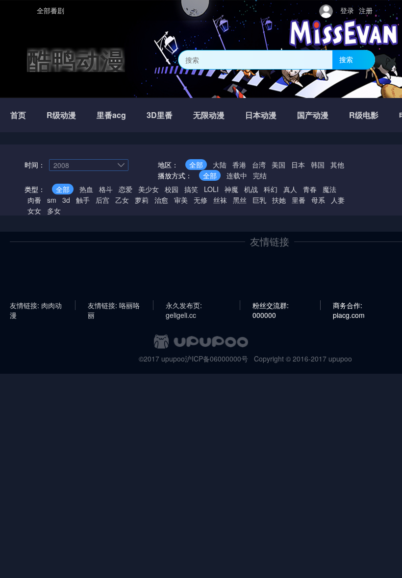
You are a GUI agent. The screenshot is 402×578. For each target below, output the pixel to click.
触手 (83, 200)
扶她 (279, 200)
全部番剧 (50, 10)
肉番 (34, 200)
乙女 (122, 200)
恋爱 (125, 189)
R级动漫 (61, 114)
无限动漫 (209, 114)
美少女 (148, 189)
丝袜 (220, 200)
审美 (181, 200)
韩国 (318, 164)
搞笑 (191, 189)
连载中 (236, 175)
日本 (298, 164)
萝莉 (142, 200)
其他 (337, 164)
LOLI (211, 189)
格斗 (106, 189)
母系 (318, 200)
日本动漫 (260, 114)
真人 (290, 189)
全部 (196, 164)
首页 (18, 114)
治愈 (161, 200)
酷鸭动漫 (76, 59)
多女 (54, 211)
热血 (86, 189)
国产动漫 (312, 114)
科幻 (270, 189)
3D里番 (160, 114)
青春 (310, 189)
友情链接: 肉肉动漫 (36, 305)
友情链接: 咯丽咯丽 (114, 305)
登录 (347, 10)
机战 (251, 189)
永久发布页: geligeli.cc (184, 305)
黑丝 (240, 200)
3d (66, 200)
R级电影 (363, 114)
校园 (171, 189)
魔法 (329, 189)
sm (51, 200)
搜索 (346, 59)
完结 (260, 175)
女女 (34, 211)
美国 (278, 164)
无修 (200, 200)
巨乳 (259, 200)
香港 (239, 164)
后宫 (102, 200)
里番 (298, 200)
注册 (366, 10)
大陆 (219, 164)
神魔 (231, 189)
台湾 (259, 164)
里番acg (111, 114)
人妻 (338, 200)
